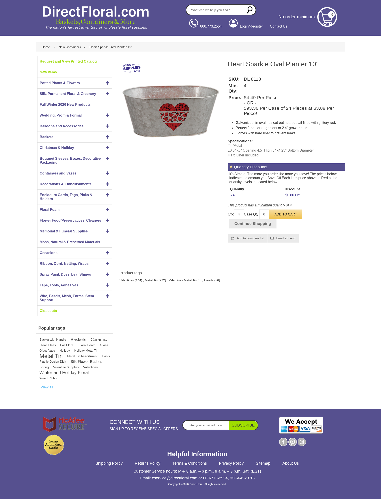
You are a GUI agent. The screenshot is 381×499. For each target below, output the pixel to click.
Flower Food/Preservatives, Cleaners (70, 220)
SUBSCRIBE (243, 425)
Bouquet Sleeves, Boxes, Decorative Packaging (70, 160)
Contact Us (278, 26)
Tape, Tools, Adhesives (59, 285)
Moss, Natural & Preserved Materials (70, 242)
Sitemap (263, 463)
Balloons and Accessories (62, 126)
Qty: (231, 214)
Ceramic (99, 339)
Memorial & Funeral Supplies (64, 231)
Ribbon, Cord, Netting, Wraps (64, 263)
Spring (44, 367)
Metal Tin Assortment (82, 356)
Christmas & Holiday (57, 148)
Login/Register (251, 26)
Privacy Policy (231, 463)
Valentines (90, 367)
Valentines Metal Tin (183, 280)
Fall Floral (67, 345)
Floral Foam (50, 209)
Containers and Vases (58, 173)
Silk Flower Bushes (86, 362)
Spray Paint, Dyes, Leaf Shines (65, 274)
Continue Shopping (252, 223)
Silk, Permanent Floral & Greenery (68, 94)
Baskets (46, 137)
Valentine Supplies (66, 367)
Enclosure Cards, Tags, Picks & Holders (66, 197)
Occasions (49, 253)
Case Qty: (251, 214)
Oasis (106, 356)
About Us (290, 463)
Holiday (65, 350)
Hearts (208, 280)
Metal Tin (51, 356)
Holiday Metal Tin (86, 350)
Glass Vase (47, 350)
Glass (104, 345)
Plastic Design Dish (52, 361)
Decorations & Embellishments (66, 184)
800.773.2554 (211, 26)
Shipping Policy (109, 463)
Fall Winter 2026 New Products (65, 104)
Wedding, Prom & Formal (61, 115)
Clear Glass (47, 345)
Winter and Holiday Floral (64, 372)
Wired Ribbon (48, 378)
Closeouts (48, 311)
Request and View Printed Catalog (68, 61)
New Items (48, 72)
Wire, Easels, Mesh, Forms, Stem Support (67, 298)
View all (47, 387)
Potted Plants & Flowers (60, 83)
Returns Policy (147, 463)
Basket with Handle (52, 339)
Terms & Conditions (189, 463)
